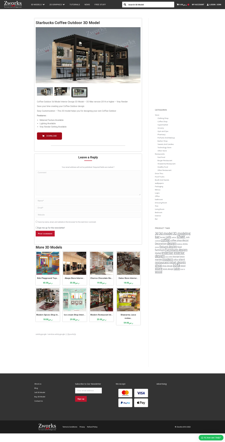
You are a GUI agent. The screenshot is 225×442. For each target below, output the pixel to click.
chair (181, 236)
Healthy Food (163, 167)
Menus (157, 190)
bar (157, 237)
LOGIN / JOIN (215, 5)
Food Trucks (159, 177)
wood (158, 271)
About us (37, 384)
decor (185, 240)
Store (157, 115)
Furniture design (176, 249)
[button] (49, 136)
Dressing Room (161, 203)
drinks (185, 244)
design (172, 243)
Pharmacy (161, 134)
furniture (160, 249)
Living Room (159, 209)
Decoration (161, 243)
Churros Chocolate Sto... (101, 278)
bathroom (159, 199)
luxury (182, 256)
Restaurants (160, 154)
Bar (156, 219)
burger (162, 237)
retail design (177, 262)
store (158, 268)
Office (157, 196)
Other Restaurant (164, 170)
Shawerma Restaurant (166, 164)
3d (156, 233)
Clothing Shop (163, 118)
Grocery (161, 128)
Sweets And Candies (166, 144)
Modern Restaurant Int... (101, 315)
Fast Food (161, 157)
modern (167, 259)
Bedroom (158, 212)
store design (168, 269)
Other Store (162, 151)
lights (170, 257)
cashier (173, 237)
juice (167, 257)
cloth (188, 237)
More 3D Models (49, 247)
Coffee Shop (162, 121)
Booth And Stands (162, 180)
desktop (179, 244)
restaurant (162, 262)
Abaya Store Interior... (75, 278)
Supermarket (163, 125)
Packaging (159, 186)
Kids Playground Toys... (47, 278)
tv (184, 269)
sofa (176, 265)
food (179, 246)
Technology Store (164, 147)
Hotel (158, 253)
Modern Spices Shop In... (47, 315)
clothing (157, 241)
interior (167, 252)
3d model (166, 233)
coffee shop (176, 240)
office (176, 259)
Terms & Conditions (70, 427)
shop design (167, 266)
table (177, 268)
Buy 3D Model (39, 396)
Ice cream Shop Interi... (74, 315)
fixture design (168, 246)
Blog (36, 388)
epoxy (157, 247)
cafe (168, 237)
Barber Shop (163, 141)
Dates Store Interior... (128, 278)
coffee (165, 240)
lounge (176, 256)
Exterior (158, 216)
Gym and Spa (163, 131)
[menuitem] (37, 5)
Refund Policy (92, 427)
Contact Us (38, 401)
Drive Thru (159, 173)
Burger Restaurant (165, 160)
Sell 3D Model (39, 392)
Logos (157, 193)
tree (181, 269)
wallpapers (159, 183)
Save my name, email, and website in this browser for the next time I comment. (67, 222)
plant (182, 259)
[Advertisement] (174, 62)
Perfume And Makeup (166, 138)
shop (158, 265)
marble (158, 259)
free (156, 206)
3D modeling (181, 233)
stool (183, 265)
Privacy (82, 427)
